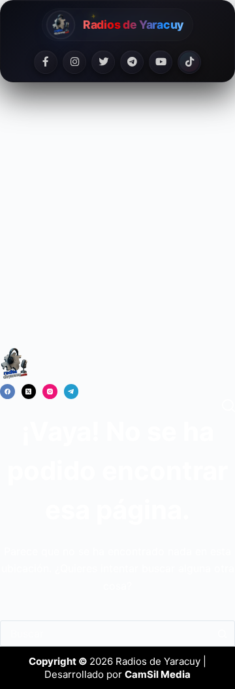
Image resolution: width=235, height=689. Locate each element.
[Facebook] (45, 62)
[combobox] (105, 633)
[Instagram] (74, 62)
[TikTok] (189, 62)
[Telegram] (132, 62)
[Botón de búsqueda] (222, 633)
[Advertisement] (117, 222)
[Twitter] (103, 62)
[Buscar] (228, 405)
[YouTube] (160, 62)
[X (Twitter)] (29, 391)
